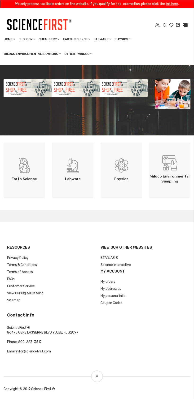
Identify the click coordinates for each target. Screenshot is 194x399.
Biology (25, 39)
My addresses (111, 289)
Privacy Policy (18, 258)
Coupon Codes (111, 303)
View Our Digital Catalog (25, 293)
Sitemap (13, 300)
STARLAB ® (109, 258)
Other (69, 54)
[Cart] (178, 25)
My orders (108, 282)
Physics (121, 39)
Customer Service (21, 286)
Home (8, 39)
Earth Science (75, 39)
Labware (101, 39)
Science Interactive (116, 265)
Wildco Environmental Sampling (31, 54)
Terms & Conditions (22, 265)
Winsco (83, 54)
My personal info (113, 296)
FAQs (11, 279)
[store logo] (39, 24)
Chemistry (48, 39)
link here (172, 4)
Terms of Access (20, 272)
